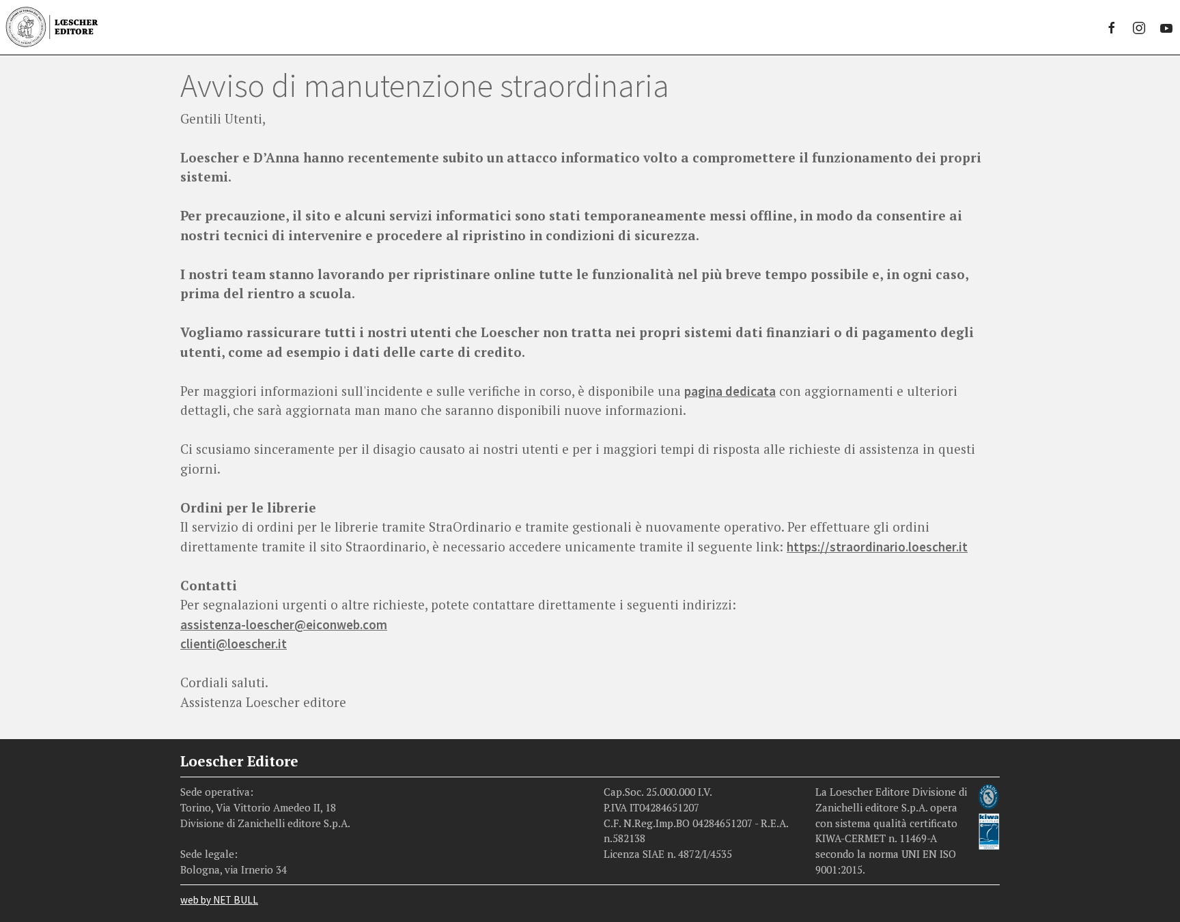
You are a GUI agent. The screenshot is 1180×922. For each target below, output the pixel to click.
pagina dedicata (730, 391)
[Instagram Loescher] (1139, 27)
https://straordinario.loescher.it (877, 546)
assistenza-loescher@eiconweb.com (283, 624)
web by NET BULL (219, 899)
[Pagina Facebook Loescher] (1111, 27)
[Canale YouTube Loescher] (1166, 27)
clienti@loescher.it (233, 643)
